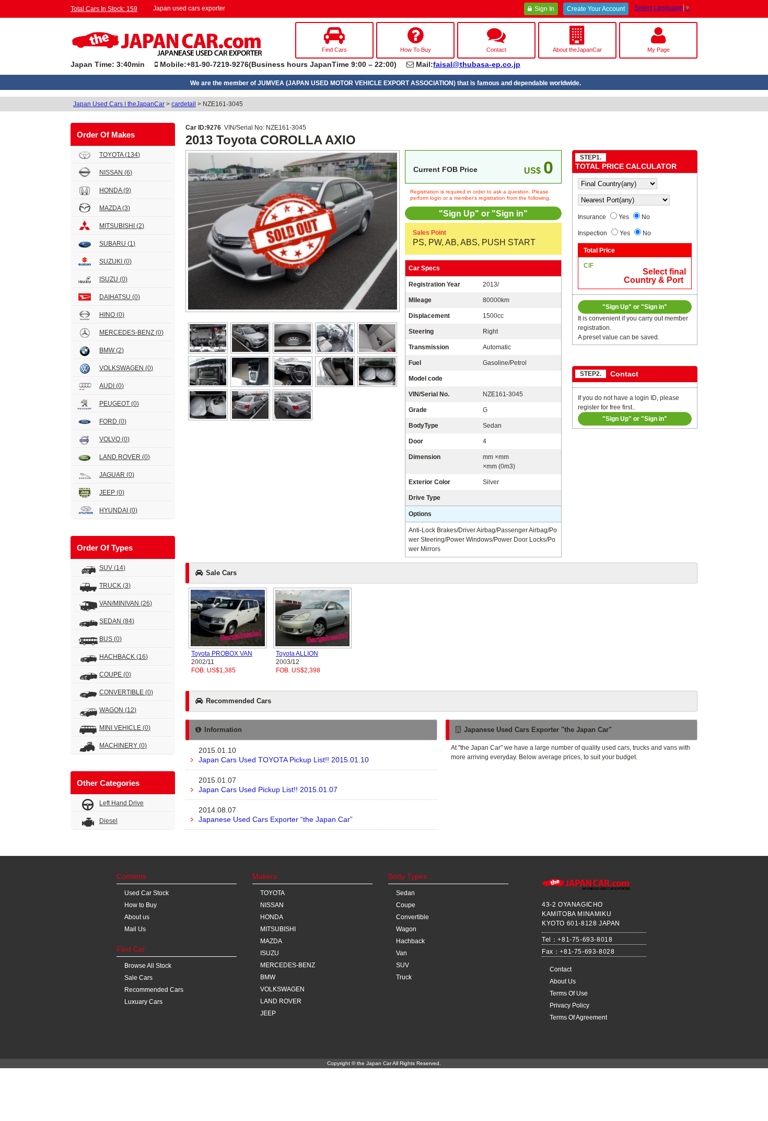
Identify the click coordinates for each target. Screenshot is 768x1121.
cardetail (183, 104)
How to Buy (140, 905)
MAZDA (114, 208)
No (646, 217)
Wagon (406, 929)
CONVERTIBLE (126, 692)
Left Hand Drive (121, 803)
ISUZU (113, 279)
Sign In (544, 9)
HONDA (115, 190)
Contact (561, 969)
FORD (112, 421)
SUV (112, 567)
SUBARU (117, 243)
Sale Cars (138, 977)
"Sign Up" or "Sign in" (483, 213)
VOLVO (114, 439)
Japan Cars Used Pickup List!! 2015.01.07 (268, 785)
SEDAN (116, 621)
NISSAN (115, 172)
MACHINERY (123, 745)
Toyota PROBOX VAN (221, 653)
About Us (563, 981)
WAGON (117, 710)
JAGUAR (116, 474)
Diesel (108, 821)
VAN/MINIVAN (125, 603)
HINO (111, 314)
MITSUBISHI (121, 226)
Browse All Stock (147, 965)
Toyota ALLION (297, 653)
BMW (111, 350)
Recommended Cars (153, 989)
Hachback (410, 941)
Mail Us (135, 929)
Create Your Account (596, 9)
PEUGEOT (119, 403)
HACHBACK (123, 656)
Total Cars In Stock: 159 (104, 9)
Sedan (405, 893)
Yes (624, 217)
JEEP (111, 492)
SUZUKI (115, 261)
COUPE (115, 674)
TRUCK (115, 585)
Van (401, 953)
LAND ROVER (124, 457)
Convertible (412, 917)
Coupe (405, 905)
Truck (404, 977)
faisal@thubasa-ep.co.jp (476, 64)
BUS (110, 639)
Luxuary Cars (143, 1001)
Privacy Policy (569, 1005)
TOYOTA (119, 154)
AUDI (111, 386)
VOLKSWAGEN (126, 368)
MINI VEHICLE (124, 727)
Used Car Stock (146, 893)
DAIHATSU (119, 297)
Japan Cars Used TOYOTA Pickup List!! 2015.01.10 (284, 755)
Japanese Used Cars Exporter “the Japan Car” (276, 814)
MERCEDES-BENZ (131, 332)
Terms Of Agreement (578, 1017)
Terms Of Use (569, 993)
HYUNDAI (118, 510)
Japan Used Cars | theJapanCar (119, 104)
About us (136, 917)
